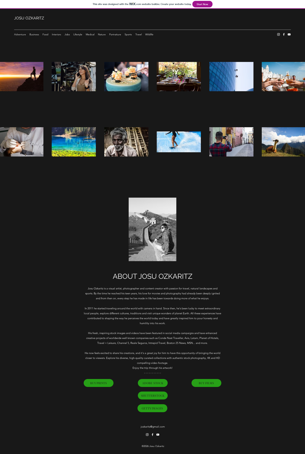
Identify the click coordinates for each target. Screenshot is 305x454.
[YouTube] (289, 34)
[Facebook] (284, 34)
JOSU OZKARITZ (29, 18)
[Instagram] (278, 34)
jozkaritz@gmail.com (153, 426)
